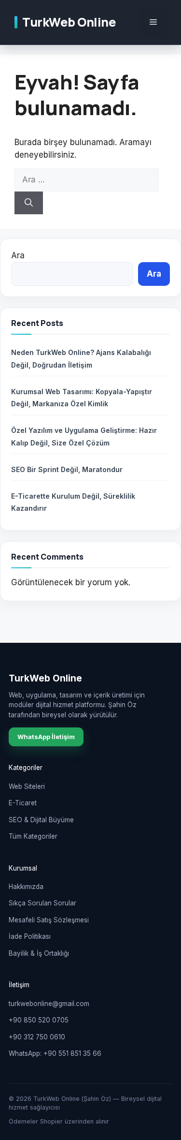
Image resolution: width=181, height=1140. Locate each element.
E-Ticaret (23, 803)
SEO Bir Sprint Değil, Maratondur (67, 469)
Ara (18, 255)
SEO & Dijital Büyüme (41, 820)
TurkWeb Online (69, 22)
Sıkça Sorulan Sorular (42, 903)
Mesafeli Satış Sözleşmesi (49, 920)
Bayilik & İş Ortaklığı (39, 953)
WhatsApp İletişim (46, 736)
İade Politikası (30, 936)
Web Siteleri (27, 786)
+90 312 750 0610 (37, 1037)
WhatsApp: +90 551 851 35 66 (55, 1053)
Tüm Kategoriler (33, 836)
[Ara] (28, 203)
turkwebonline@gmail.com (49, 1003)
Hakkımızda (26, 886)
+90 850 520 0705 (39, 1020)
